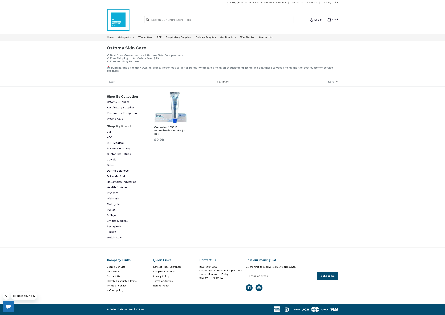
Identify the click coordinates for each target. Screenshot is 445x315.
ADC (110, 137)
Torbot (111, 232)
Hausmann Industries (121, 181)
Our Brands (229, 37)
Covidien (112, 159)
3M (109, 131)
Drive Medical (116, 176)
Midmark (113, 198)
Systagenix (114, 226)
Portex (111, 209)
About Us (312, 2)
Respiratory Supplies (178, 37)
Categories (127, 37)
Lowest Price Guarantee (167, 266)
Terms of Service (117, 285)
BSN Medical (115, 142)
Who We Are (247, 37)
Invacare (112, 193)
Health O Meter (117, 187)
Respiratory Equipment (122, 113)
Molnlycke (113, 204)
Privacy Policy (161, 276)
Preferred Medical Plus (130, 309)
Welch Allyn (115, 237)
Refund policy (115, 290)
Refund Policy (161, 285)
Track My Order (329, 2)
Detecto (112, 165)
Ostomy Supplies (206, 37)
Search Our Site (116, 266)
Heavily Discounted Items (122, 280)
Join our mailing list (261, 260)
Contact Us (296, 2)
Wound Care (145, 37)
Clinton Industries (119, 154)
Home (110, 37)
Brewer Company (118, 148)
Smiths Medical (117, 220)
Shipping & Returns (164, 271)
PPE (159, 37)
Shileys (111, 215)
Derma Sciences (118, 170)
